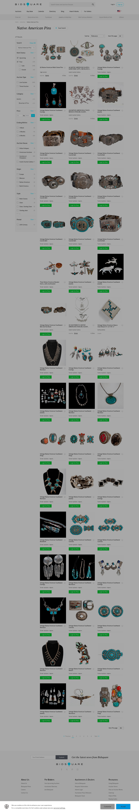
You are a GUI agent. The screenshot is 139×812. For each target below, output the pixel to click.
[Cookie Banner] (69, 806)
